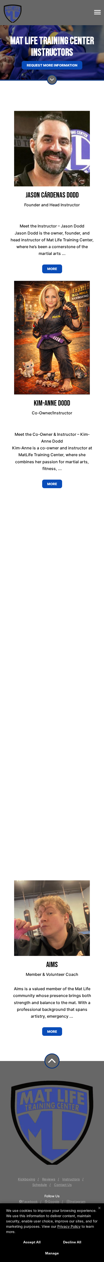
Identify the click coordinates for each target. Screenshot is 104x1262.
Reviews (48, 1179)
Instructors (71, 1179)
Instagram (77, 1202)
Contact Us (63, 1185)
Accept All (32, 1242)
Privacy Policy (69, 1226)
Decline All (72, 1242)
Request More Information (52, 65)
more (52, 269)
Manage (52, 1253)
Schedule (39, 1185)
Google (53, 1202)
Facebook (30, 1202)
